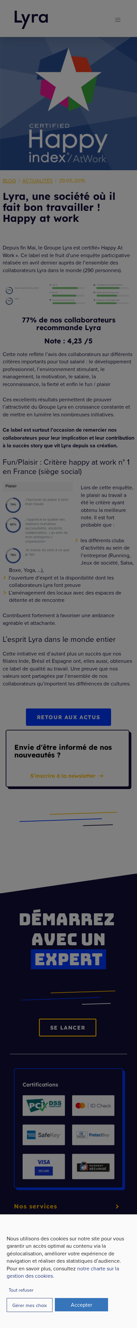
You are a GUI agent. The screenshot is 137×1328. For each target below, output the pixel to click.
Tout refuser (21, 1289)
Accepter (81, 1304)
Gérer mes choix (29, 1305)
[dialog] (68, 1271)
